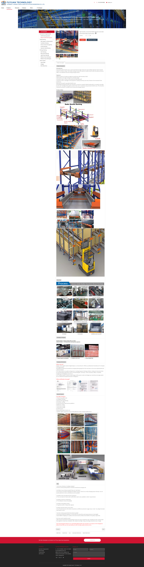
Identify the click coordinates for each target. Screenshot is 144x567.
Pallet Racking (43, 39)
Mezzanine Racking (45, 53)
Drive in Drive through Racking (47, 44)
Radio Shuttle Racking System (47, 37)
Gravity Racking (44, 46)
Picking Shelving (43, 50)
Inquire (82, 39)
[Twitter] (61, 557)
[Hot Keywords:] (94, 2)
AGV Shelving (43, 52)
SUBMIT (88, 558)
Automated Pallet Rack (77, 532)
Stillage (42, 64)
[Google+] (58, 557)
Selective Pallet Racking (45, 48)
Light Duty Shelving (45, 55)
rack (69, 532)
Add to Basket (93, 39)
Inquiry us (110, 2)
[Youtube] (63, 557)
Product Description (60, 62)
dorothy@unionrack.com (61, 550)
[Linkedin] (60, 557)
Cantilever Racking (44, 43)
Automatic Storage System (45, 34)
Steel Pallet (43, 62)
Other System (43, 60)
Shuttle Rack (64, 532)
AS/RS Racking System (45, 35)
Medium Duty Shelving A (46, 57)
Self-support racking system (47, 41)
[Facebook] (56, 557)
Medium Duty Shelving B (46, 58)
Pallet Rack (58, 532)
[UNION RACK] (77, 412)
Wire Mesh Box (44, 65)
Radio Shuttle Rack (86, 532)
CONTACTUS (92, 540)
